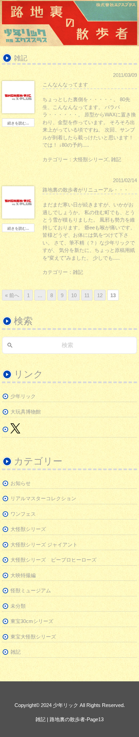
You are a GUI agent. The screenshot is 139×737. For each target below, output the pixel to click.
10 (74, 295)
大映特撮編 (23, 575)
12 (100, 295)
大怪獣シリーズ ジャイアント (44, 544)
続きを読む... (18, 123)
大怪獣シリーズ (90, 159)
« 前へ (12, 295)
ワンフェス (23, 514)
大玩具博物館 (25, 412)
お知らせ (20, 483)
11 (86, 295)
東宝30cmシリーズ (31, 621)
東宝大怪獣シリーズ (33, 637)
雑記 (116, 159)
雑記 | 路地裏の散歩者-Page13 (69, 719)
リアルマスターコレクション (43, 498)
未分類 (18, 606)
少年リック (23, 396)
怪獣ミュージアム (30, 590)
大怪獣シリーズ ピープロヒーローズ (53, 560)
